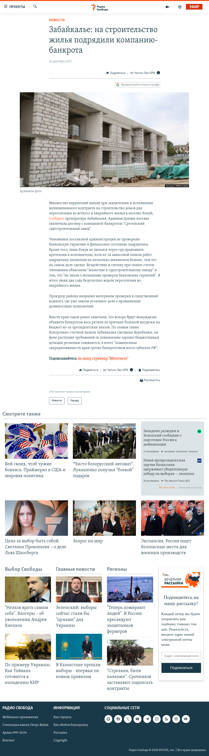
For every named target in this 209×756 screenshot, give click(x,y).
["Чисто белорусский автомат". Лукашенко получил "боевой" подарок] (104, 441)
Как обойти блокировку (70, 725)
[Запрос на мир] (104, 518)
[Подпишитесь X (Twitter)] (128, 719)
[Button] (115, 73)
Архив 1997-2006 (14, 732)
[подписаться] (186, 719)
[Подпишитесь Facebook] (118, 719)
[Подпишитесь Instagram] (157, 719)
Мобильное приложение (20, 717)
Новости (57, 20)
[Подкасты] (176, 719)
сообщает (56, 219)
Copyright (60, 740)
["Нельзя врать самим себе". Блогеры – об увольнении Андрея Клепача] (28, 589)
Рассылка (60, 732)
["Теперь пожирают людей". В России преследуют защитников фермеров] (130, 589)
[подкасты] (180, 7)
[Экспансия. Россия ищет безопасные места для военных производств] (172, 518)
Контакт (8, 740)
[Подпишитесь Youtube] (137, 719)
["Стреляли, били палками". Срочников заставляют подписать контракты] (130, 653)
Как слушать (62, 717)
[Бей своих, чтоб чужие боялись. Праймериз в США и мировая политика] (36, 441)
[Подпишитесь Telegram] (147, 719)
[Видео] (167, 7)
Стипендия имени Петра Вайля (25, 725)
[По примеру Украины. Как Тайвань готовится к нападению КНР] (28, 647)
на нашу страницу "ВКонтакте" (103, 359)
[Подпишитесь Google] (108, 719)
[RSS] (166, 719)
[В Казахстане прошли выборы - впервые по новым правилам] (79, 647)
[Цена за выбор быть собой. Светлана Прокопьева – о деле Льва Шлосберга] (36, 518)
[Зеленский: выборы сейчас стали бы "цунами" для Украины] (79, 589)
